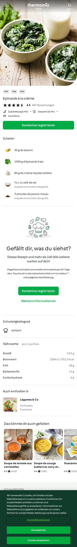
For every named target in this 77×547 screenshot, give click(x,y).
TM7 (6, 91)
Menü (7, 9)
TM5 (22, 91)
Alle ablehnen (38, 530)
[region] (38, 518)
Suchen (70, 9)
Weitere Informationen (38, 301)
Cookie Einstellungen (38, 520)
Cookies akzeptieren (38, 540)
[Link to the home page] (38, 6)
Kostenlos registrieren (38, 125)
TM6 (14, 91)
